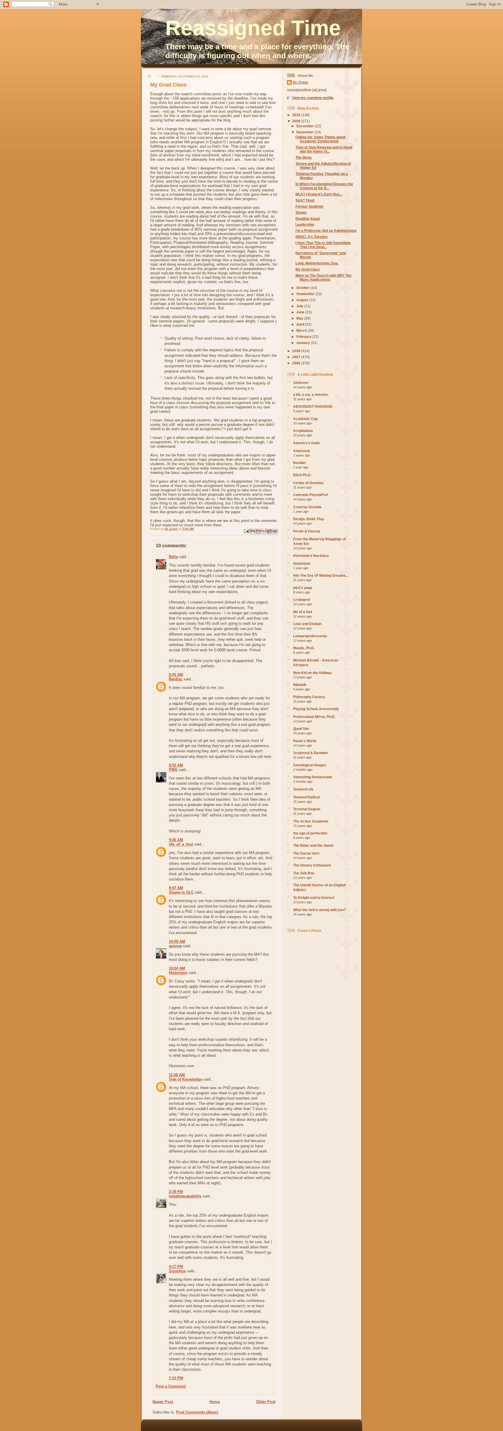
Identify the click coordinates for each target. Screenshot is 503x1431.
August (302, 300)
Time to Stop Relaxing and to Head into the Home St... (323, 149)
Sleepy (301, 212)
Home (214, 1402)
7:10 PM (176, 1378)
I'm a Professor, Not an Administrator (326, 230)
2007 (296, 357)
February (304, 336)
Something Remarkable (312, 777)
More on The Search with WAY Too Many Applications (323, 277)
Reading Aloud (307, 218)
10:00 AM (177, 941)
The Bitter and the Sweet (313, 845)
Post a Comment (171, 1386)
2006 (296, 363)
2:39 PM (176, 1192)
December (305, 126)
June (300, 312)
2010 (296, 115)
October (303, 288)
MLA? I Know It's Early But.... (319, 194)
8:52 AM (176, 765)
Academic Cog (305, 419)
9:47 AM (176, 888)
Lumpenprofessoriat (310, 636)
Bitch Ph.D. (302, 475)
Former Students (309, 206)
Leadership (304, 224)
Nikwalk (299, 685)
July (300, 306)
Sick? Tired (304, 200)
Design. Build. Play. (309, 519)
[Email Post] (246, 530)
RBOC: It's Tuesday (311, 237)
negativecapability (185, 1196)
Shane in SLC (181, 892)
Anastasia (301, 451)
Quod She (301, 729)
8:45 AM (176, 675)
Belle (173, 557)
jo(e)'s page (302, 588)
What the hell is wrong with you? (319, 910)
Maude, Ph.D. (304, 648)
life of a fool (302, 612)
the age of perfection (310, 833)
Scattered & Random (310, 753)
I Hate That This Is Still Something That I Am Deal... (322, 245)
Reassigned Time (253, 28)
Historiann (178, 973)
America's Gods (306, 443)
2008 (296, 351)
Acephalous (303, 431)
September (306, 294)
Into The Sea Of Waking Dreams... (320, 575)
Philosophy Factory (309, 697)
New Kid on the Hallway (312, 673)
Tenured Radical (306, 797)
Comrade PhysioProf (310, 495)
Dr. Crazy (300, 82)
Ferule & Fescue (306, 531)
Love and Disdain (307, 624)
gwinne (175, 946)
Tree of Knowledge (185, 1079)
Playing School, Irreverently (316, 709)
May (300, 318)
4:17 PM (176, 1266)
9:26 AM (176, 840)
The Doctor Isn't (306, 853)
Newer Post (163, 1402)
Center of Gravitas (308, 483)
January (303, 343)
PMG (173, 769)
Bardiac (176, 679)
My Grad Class (307, 269)
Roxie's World (304, 741)
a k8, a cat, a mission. (311, 394)
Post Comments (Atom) (197, 1412)
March (302, 330)
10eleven (300, 382)
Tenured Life (303, 789)
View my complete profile (313, 98)
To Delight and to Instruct (313, 897)
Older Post (265, 1402)
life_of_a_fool (181, 844)
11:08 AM (177, 1075)
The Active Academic (311, 821)
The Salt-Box (303, 873)
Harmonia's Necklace (311, 555)
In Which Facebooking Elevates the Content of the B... (324, 186)
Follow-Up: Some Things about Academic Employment (320, 139)
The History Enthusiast (312, 865)
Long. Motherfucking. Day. (316, 263)
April (300, 324)
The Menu (303, 157)
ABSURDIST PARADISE (313, 406)
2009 (296, 121)
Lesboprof (301, 599)
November (305, 132)
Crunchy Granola (307, 507)
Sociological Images (309, 765)
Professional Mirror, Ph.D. (314, 717)
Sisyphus (177, 1271)
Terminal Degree (306, 809)
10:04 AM (177, 968)
